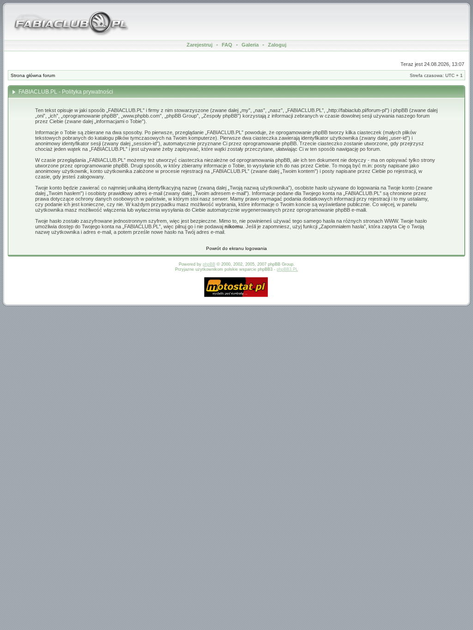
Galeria (250, 45)
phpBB (209, 264)
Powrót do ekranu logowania (236, 248)
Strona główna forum (33, 75)
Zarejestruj (199, 45)
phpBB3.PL (287, 269)
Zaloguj (277, 45)
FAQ (227, 45)
